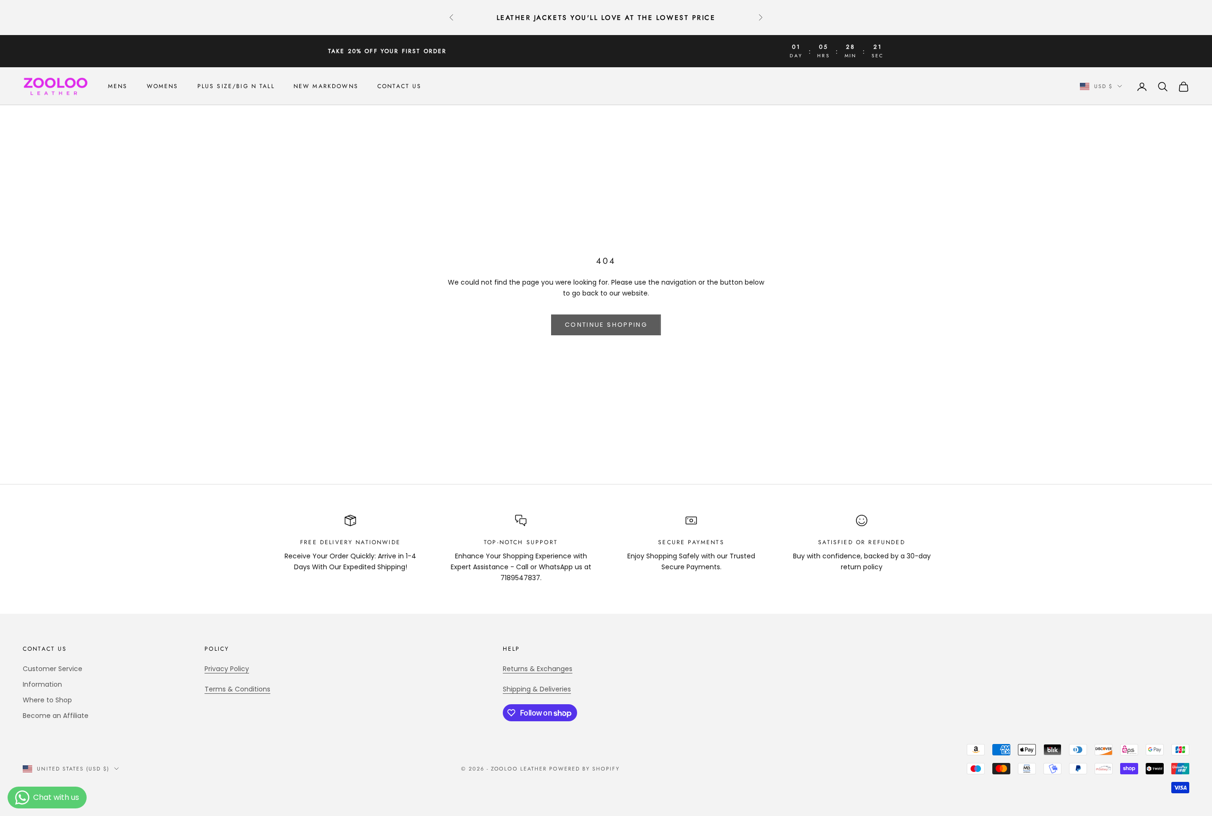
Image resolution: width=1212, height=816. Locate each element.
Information (42, 684)
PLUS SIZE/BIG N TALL (236, 86)
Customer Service (52, 668)
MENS (118, 86)
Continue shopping (606, 324)
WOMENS (162, 86)
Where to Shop (47, 700)
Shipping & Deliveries (537, 689)
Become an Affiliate (56, 715)
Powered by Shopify (584, 768)
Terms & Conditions (237, 689)
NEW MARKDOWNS (326, 86)
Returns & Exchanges (537, 668)
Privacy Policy (227, 668)
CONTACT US (399, 86)
